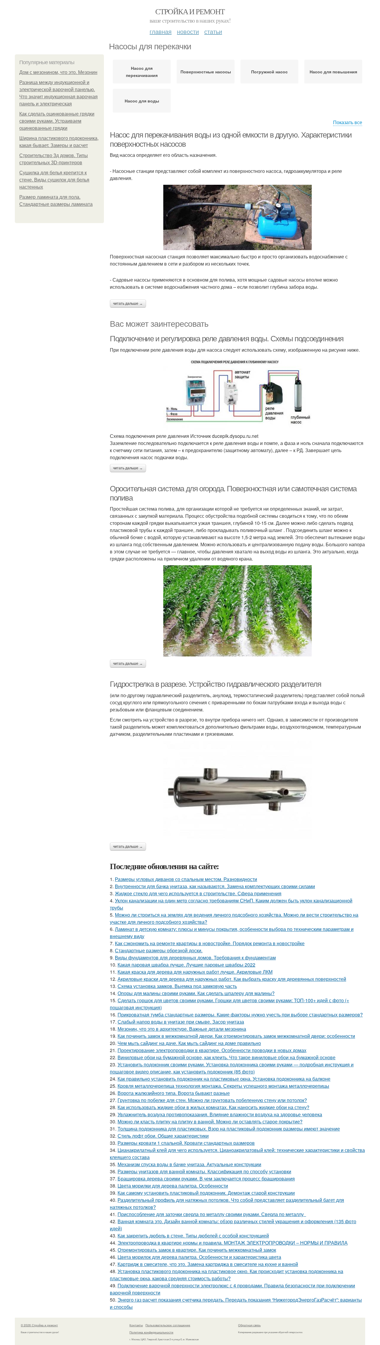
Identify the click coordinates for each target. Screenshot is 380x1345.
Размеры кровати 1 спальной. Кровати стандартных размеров (186, 1142)
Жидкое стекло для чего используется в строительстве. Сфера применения (198, 893)
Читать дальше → (128, 303)
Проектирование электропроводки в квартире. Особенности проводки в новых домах (212, 1050)
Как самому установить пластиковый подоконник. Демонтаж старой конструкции (206, 1192)
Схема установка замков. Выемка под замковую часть (177, 986)
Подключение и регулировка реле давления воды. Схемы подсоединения (226, 338)
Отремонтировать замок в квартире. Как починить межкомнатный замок (197, 1249)
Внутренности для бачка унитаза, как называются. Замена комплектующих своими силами (215, 886)
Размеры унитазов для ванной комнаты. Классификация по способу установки (204, 1171)
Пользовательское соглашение (167, 1325)
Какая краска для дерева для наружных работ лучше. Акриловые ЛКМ (195, 971)
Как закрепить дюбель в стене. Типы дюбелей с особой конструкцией (193, 1235)
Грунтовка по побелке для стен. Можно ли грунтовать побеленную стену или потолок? (212, 1100)
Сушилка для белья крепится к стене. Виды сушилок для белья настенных (54, 180)
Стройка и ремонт (189, 11)
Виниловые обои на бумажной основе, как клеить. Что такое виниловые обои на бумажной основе (226, 1057)
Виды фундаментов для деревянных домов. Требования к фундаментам (195, 957)
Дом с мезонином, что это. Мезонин (58, 72)
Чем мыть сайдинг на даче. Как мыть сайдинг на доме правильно (189, 1043)
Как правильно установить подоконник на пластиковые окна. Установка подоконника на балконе (224, 1078)
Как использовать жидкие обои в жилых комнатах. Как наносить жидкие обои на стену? (213, 1107)
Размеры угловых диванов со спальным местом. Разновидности (186, 879)
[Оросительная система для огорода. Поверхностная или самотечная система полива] (237, 610)
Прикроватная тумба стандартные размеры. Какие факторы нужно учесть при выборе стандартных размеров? (240, 1014)
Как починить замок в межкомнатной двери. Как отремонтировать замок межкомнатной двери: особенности (236, 1036)
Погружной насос (269, 72)
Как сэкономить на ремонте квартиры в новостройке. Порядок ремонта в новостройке (210, 943)
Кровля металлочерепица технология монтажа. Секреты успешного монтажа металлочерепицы (223, 1085)
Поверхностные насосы (205, 72)
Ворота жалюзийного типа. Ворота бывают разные (174, 1093)
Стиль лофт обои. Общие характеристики (163, 1135)
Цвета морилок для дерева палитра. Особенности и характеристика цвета (199, 1257)
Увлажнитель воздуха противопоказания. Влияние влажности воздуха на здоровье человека (220, 1114)
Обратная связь (249, 1325)
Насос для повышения (333, 72)
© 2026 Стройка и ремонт (39, 1325)
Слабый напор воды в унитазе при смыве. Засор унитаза (181, 1021)
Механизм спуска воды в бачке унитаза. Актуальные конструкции (189, 1164)
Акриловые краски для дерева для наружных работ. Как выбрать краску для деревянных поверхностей (232, 978)
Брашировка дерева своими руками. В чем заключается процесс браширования (206, 1178)
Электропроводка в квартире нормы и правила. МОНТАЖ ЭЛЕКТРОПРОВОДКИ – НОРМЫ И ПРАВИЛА (233, 1242)
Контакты (136, 1325)
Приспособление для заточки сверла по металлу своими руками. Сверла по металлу (212, 1214)
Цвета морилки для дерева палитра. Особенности (173, 1185)
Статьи (213, 31)
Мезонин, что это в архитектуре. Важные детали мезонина (182, 1028)
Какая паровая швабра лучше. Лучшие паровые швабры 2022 (186, 964)
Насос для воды (142, 101)
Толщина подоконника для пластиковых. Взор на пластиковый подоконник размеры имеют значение (229, 1128)
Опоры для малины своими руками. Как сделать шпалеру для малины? (196, 993)
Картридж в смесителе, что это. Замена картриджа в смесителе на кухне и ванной (208, 1264)
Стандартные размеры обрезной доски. (158, 950)
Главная (161, 31)
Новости (188, 31)
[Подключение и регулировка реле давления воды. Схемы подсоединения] (237, 393)
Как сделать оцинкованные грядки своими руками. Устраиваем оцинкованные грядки (56, 121)
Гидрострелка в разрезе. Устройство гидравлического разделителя (215, 684)
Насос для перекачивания (142, 71)
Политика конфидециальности (151, 1332)
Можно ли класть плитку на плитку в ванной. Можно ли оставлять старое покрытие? (210, 1121)
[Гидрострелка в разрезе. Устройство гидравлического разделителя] (237, 790)
